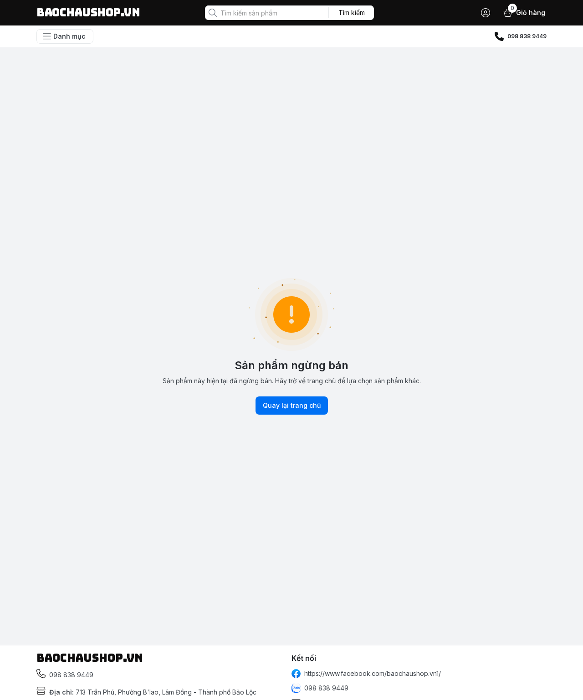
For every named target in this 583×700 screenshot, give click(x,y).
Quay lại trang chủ (292, 405)
